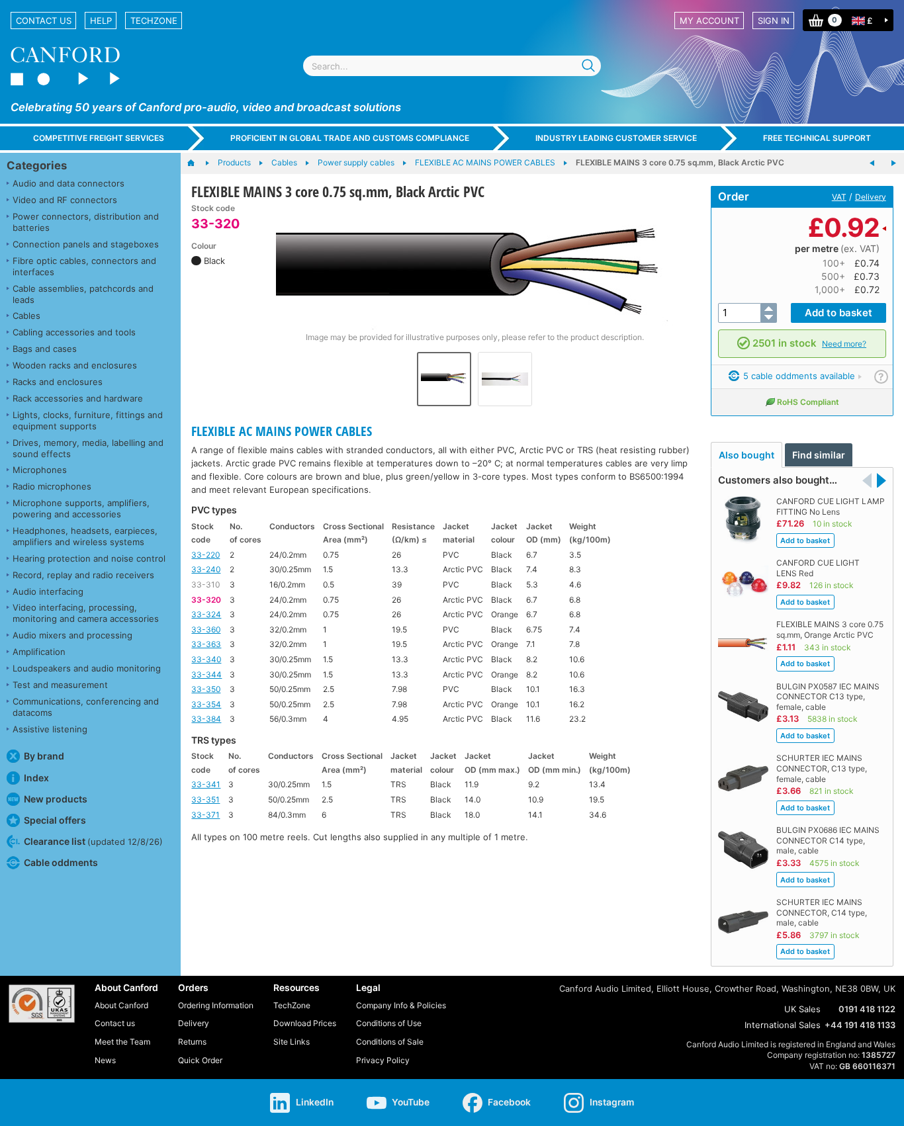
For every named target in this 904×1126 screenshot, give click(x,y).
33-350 (205, 689)
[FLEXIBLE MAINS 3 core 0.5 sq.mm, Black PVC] (872, 163)
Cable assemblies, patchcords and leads (83, 294)
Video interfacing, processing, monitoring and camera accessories (86, 613)
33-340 (206, 659)
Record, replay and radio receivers (83, 575)
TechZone (153, 20)
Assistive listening (50, 729)
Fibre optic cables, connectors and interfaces (84, 266)
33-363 (206, 644)
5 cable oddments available (798, 375)
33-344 (206, 674)
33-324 (206, 614)
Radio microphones (52, 486)
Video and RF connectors (65, 200)
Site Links (291, 1042)
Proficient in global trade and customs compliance (349, 138)
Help (101, 20)
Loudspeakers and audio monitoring (87, 668)
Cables (26, 315)
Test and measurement (60, 684)
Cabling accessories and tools (74, 332)
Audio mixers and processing (72, 635)
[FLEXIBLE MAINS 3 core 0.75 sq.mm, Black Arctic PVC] (474, 266)
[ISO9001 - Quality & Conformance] (42, 1003)
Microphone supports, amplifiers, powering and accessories (81, 508)
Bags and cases (45, 348)
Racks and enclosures (58, 381)
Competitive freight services (98, 138)
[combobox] (452, 66)
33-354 (206, 704)
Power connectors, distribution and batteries (86, 222)
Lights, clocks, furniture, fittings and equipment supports (88, 420)
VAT (839, 197)
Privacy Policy (383, 1060)
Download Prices (304, 1023)
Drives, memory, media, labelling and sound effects (88, 448)
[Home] (197, 163)
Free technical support (817, 138)
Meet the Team (122, 1042)
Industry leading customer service (616, 138)
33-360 (205, 629)
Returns (192, 1042)
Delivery (870, 197)
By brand (44, 755)
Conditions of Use (389, 1023)
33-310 (205, 584)
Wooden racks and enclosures (75, 365)
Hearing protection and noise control (89, 558)
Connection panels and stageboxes (86, 244)
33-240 (205, 569)
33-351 (205, 799)
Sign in (774, 20)
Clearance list (93, 841)
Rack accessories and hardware (78, 398)
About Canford (121, 1005)
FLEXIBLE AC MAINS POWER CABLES (281, 431)
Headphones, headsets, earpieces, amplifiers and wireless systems (85, 536)
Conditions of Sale (390, 1042)
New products (55, 798)
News (105, 1060)
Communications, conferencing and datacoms (86, 707)
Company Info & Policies (401, 1005)
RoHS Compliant (808, 402)
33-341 (205, 784)
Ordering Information (215, 1005)
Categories (37, 165)
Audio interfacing (48, 591)
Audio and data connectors (68, 183)
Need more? (844, 344)
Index (36, 777)
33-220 (205, 555)
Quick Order (200, 1060)
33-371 (205, 815)
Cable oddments (61, 862)
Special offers (55, 820)
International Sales (783, 1024)
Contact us (43, 20)
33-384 (206, 719)
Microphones (40, 469)
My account (709, 20)
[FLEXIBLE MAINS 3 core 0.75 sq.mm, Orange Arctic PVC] (893, 163)
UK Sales (802, 1009)
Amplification (39, 651)
